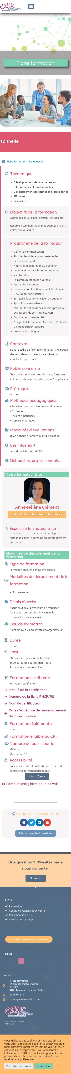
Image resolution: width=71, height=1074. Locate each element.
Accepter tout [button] (43, 1066)
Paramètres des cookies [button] (18, 1066)
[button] (31, 6)
